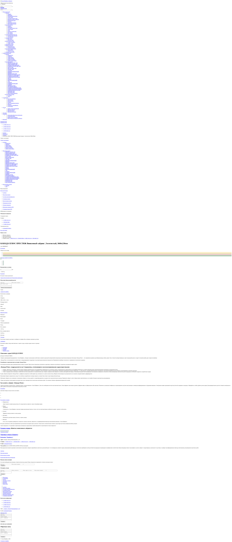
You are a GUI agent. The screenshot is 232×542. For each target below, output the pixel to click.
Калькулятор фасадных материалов (15, 115)
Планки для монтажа (12, 31)
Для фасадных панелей (12, 35)
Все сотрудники (3, 230)
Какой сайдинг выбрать (13, 117)
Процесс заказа (6, 350)
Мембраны (10, 15)
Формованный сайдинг (12, 16)
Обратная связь (3, 512)
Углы (9, 30)
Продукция (5, 133)
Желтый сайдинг (3, 312)
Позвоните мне (3, 8)
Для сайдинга (10, 36)
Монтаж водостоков (12, 111)
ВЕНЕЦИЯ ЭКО (11, 91)
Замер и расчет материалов (13, 108)
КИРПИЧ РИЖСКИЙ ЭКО (13, 65)
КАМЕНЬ (10, 84)
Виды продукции (6, 11)
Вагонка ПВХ (11, 40)
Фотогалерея (10, 99)
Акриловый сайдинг (12, 22)
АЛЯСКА (10, 56)
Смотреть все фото (4, 432)
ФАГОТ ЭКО (10, 67)
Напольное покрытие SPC (10, 48)
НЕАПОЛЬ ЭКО (11, 92)
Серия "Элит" (10, 43)
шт (12, 269)
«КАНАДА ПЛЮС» (4, 291)
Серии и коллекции (7, 53)
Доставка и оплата (7, 480)
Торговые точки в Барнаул (9, 434)
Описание (5, 347)
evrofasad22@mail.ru (7, 228)
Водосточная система (9, 41)
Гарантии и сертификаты (13, 105)
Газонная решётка (11, 47)
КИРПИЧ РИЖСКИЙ (12, 73)
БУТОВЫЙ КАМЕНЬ (12, 86)
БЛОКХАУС (10, 55)
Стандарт (10, 95)
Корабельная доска (11, 20)
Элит (9, 96)
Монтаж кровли (11, 110)
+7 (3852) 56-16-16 (6, 128)
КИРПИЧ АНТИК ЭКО (13, 62)
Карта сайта (5, 483)
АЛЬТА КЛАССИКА (12, 60)
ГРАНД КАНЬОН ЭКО (12, 64)
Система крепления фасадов (11, 34)
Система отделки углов (12, 18)
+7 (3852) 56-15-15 (6, 124)
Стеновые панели (9, 37)
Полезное (5, 114)
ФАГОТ (9, 78)
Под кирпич (10, 33)
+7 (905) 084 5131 (6, 130)
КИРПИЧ (10, 72)
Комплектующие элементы (13, 19)
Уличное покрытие (9, 45)
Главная (4, 132)
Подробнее (2, 388)
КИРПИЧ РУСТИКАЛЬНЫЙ (14, 74)
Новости (9, 104)
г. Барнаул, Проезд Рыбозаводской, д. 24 (11, 508)
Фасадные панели (9, 24)
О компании (5, 97)
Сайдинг (7, 12)
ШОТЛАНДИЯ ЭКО (12, 68)
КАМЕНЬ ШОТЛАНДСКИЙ (14, 77)
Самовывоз (2, 341)
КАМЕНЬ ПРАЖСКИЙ (13, 83)
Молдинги (10, 39)
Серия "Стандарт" (11, 42)
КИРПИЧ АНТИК (11, 85)
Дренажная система (9, 44)
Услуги (4, 107)
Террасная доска (11, 46)
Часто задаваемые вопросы (13, 103)
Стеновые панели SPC (10, 52)
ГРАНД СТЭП (11, 51)
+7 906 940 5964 (6, 222)
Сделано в (4, 540)
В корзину (2, 273)
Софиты (9, 14)
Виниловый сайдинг (12, 23)
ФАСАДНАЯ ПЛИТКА (13, 93)
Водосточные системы (5, 455)
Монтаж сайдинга (11, 109)
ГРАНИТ (9, 79)
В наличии (2, 248)
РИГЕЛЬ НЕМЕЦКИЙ (12, 80)
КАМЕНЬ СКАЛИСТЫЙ (13, 76)
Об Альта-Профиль (12, 98)
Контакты (5, 119)
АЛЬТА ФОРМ (11, 58)
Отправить (3, 465)
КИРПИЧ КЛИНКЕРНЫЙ (13, 71)
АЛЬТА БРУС (11, 57)
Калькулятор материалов (17, 277)
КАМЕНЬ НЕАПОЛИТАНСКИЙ (15, 89)
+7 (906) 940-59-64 (6, 126)
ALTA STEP (10, 49)
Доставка (5, 112)
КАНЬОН (10, 82)
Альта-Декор (10, 17)
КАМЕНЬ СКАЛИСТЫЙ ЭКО (14, 66)
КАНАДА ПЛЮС (11, 59)
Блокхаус (9, 21)
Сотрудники (10, 106)
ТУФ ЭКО (10, 70)
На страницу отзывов (4, 399)
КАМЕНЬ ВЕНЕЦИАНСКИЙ (14, 90)
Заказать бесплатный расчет (6, 277)
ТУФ (9, 81)
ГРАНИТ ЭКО (11, 69)
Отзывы (9, 102)
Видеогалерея (10, 101)
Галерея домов (5, 428)
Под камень (10, 32)
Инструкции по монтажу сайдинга (15, 118)
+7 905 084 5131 (35, 238)
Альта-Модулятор (11, 116)
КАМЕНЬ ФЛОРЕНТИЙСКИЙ (14, 87)
